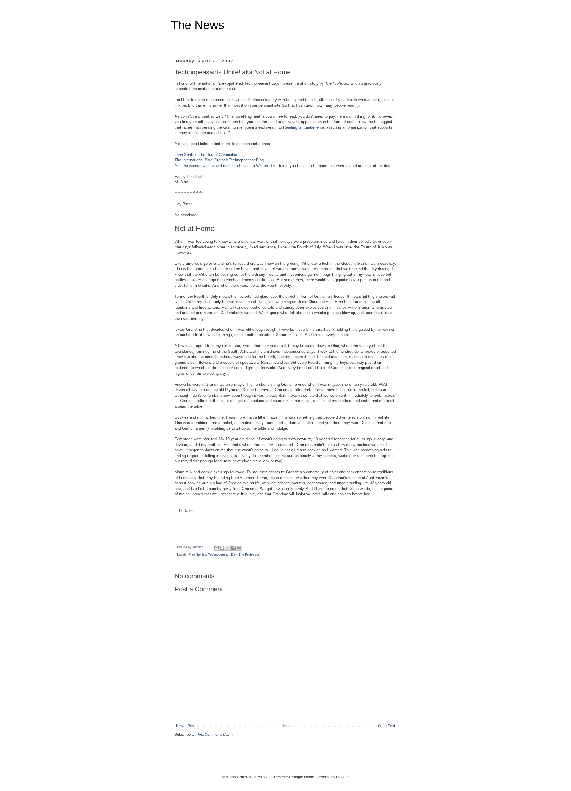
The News (197, 24)
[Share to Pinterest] (239, 548)
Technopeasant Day (222, 554)
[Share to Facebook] (233, 548)
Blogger (342, 777)
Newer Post (185, 726)
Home (286, 726)
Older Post (386, 726)
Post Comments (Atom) (215, 734)
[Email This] (216, 548)
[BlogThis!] (222, 548)
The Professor (249, 554)
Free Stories (197, 554)
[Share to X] (228, 548)
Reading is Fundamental (304, 127)
